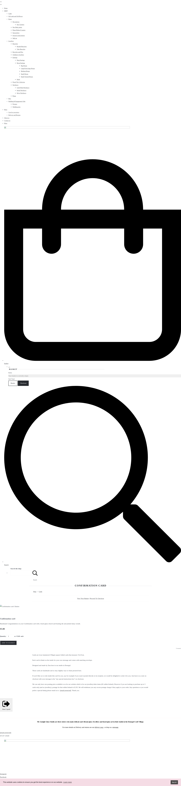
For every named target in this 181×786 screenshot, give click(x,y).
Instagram (3, 774)
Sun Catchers (20, 24)
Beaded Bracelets (22, 46)
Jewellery (11, 41)
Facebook (3, 777)
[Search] (35, 572)
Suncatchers (16, 33)
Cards (10, 13)
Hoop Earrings (21, 63)
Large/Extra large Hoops (28, 68)
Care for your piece (13, 112)
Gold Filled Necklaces (23, 88)
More (5, 109)
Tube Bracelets (21, 49)
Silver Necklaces (21, 93)
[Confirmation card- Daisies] (3, 613)
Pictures (15, 104)
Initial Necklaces (21, 90)
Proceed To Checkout (97, 598)
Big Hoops (24, 66)
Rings (14, 96)
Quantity (3, 636)
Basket (13, 383)
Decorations (16, 22)
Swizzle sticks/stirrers (19, 35)
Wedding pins (16, 107)
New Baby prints (17, 27)
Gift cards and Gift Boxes (15, 16)
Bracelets (15, 44)
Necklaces (15, 85)
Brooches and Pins (18, 52)
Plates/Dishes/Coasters (19, 30)
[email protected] (65, 690)
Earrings (15, 57)
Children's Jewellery (18, 55)
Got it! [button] (174, 782)
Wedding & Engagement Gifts (16, 101)
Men (9, 98)
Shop (34, 591)
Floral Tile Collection (19, 82)
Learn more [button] (67, 782)
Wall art (15, 38)
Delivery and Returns (14, 115)
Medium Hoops (25, 71)
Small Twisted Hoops (27, 77)
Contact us (7, 120)
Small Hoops (24, 74)
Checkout (23, 383)
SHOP (6, 11)
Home (6, 8)
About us (6, 118)
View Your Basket (83, 598)
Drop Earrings (21, 60)
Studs (18, 79)
